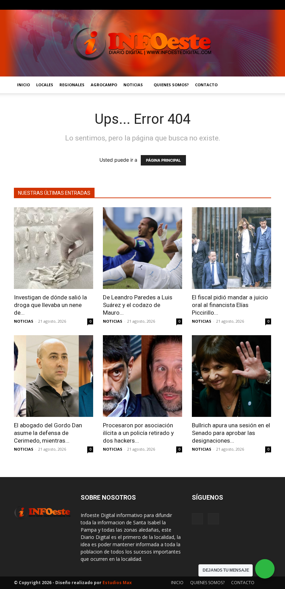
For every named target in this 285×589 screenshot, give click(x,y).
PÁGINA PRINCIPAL (163, 160)
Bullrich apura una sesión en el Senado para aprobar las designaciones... (231, 433)
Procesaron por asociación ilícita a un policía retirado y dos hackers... (138, 433)
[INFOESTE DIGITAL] (142, 43)
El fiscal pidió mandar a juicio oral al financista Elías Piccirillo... (230, 305)
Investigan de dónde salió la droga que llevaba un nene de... (50, 305)
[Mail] (266, 5)
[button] (262, 85)
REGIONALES (71, 84)
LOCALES (44, 84)
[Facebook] (254, 5)
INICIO (23, 84)
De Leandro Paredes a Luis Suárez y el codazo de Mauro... (137, 305)
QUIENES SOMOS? (171, 84)
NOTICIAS (133, 84)
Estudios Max (117, 583)
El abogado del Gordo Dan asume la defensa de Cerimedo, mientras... (48, 433)
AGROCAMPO (104, 84)
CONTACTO (206, 84)
